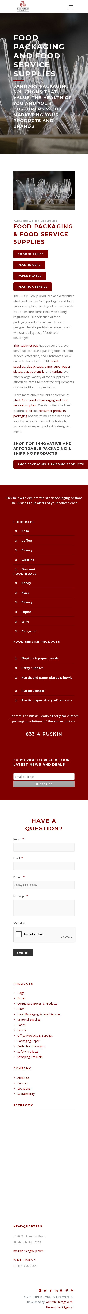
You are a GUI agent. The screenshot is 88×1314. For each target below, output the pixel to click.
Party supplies (32, 668)
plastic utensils (34, 371)
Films (20, 1009)
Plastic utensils (33, 691)
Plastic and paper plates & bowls (46, 677)
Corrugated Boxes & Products (37, 1003)
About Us (23, 1078)
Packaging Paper (28, 1041)
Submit (23, 952)
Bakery (26, 550)
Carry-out (29, 631)
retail (28, 411)
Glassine (27, 560)
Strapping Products (30, 1057)
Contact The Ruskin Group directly (35, 716)
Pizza (25, 592)
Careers (22, 1083)
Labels (21, 1030)
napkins (57, 371)
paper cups (52, 366)
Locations (23, 1088)
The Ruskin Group (25, 345)
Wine (25, 621)
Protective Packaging (31, 1046)
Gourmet (28, 569)
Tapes (21, 1025)
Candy (26, 583)
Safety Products (27, 1051)
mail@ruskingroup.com (28, 1251)
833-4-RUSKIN (26, 1260)
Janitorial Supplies (29, 1019)
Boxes (21, 998)
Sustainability (26, 1094)
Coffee (26, 540)
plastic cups (35, 366)
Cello (25, 531)
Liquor (26, 612)
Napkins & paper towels (40, 658)
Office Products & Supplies (35, 1035)
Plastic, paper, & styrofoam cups (46, 700)
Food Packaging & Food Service (38, 1014)
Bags (20, 993)
